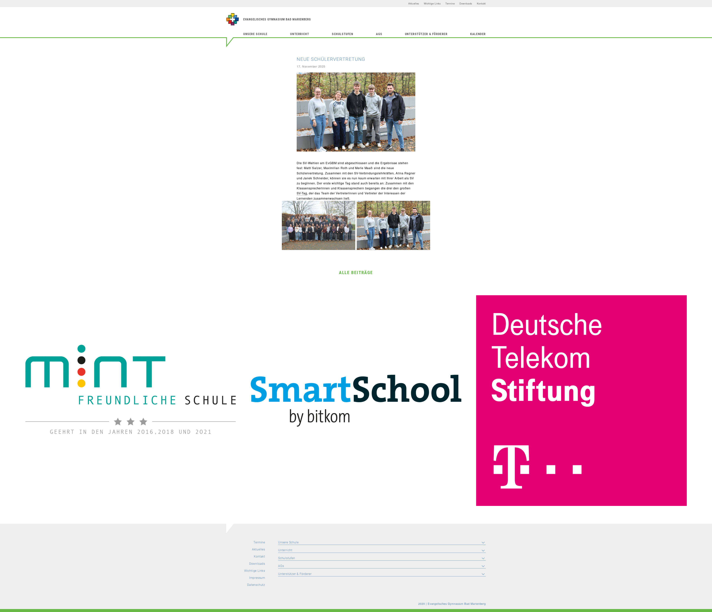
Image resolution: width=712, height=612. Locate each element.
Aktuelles (413, 3)
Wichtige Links (432, 3)
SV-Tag (302, 193)
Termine (450, 3)
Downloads (465, 3)
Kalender (478, 34)
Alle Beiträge (356, 272)
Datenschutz (256, 585)
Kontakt (481, 3)
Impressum (257, 578)
